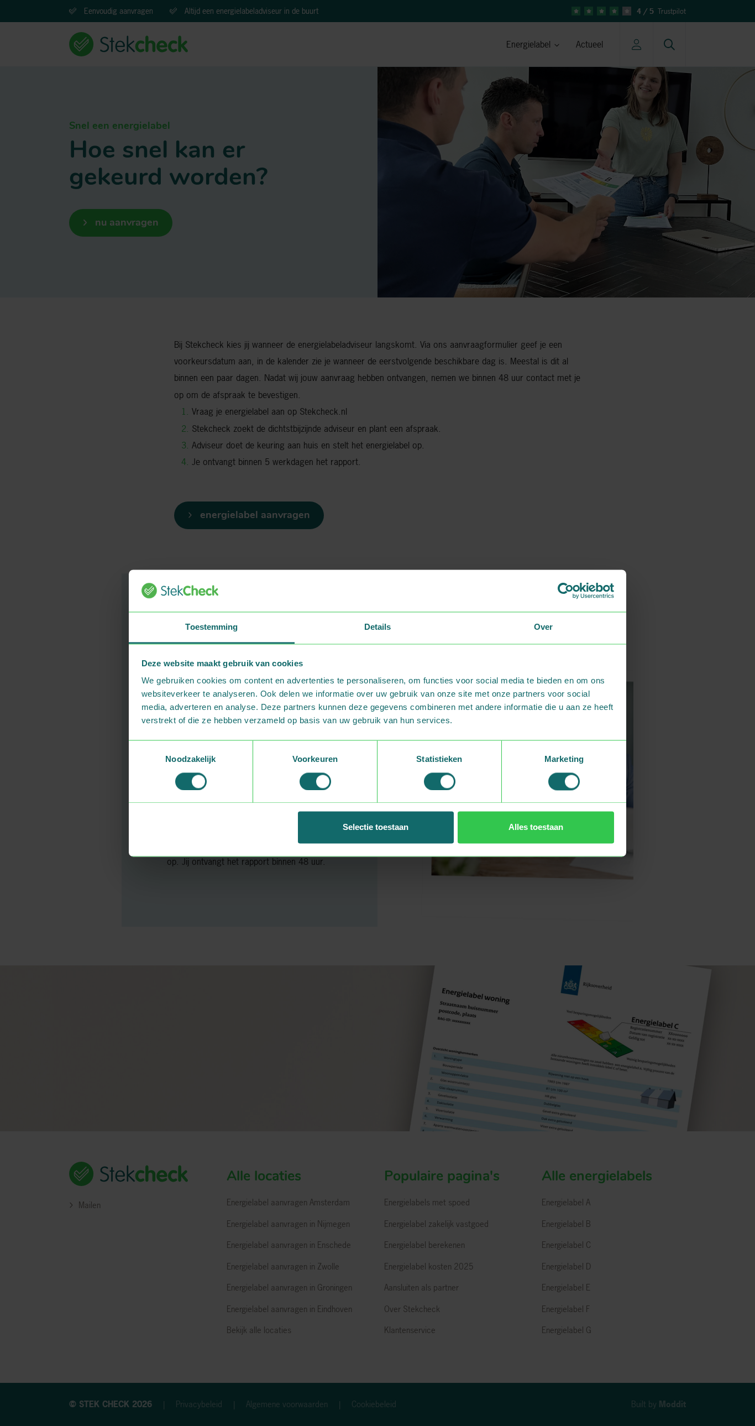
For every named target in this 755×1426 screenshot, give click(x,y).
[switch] (315, 781)
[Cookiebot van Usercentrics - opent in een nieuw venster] (565, 590)
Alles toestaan (535, 827)
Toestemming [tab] (211, 627)
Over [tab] (543, 627)
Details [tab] (377, 627)
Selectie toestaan (375, 827)
